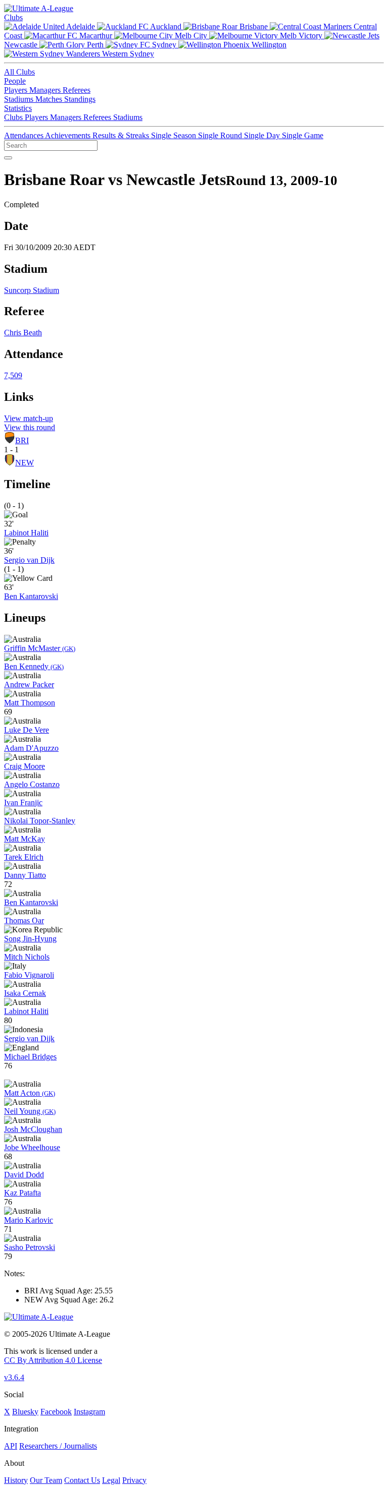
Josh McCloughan (33, 1129)
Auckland (166, 26)
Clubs (13, 17)
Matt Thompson (29, 702)
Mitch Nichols (27, 956)
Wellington (268, 44)
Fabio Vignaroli (29, 975)
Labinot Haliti (26, 532)
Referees (76, 90)
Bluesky (25, 1411)
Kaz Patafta (22, 1192)
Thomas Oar (24, 920)
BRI (22, 440)
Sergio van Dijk (29, 560)
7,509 (13, 375)
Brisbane (253, 26)
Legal (111, 1480)
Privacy (134, 1480)
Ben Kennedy (34, 666)
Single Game (302, 135)
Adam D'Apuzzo (31, 748)
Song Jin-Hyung (30, 938)
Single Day (263, 135)
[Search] (8, 157)
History (16, 1480)
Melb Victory (301, 35)
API (10, 1446)
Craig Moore (24, 766)
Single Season (174, 135)
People (15, 81)
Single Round (221, 135)
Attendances (24, 135)
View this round (29, 427)
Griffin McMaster (39, 648)
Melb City (191, 35)
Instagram (89, 1411)
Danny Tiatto (25, 875)
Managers (46, 90)
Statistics (18, 108)
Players (16, 90)
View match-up (28, 418)
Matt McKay (24, 839)
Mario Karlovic (28, 1220)
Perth (95, 44)
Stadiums (19, 99)
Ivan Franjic (23, 802)
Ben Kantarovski (31, 596)
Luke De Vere (26, 730)
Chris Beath (23, 332)
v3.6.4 (14, 1377)
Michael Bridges (30, 1056)
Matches (49, 99)
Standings (79, 99)
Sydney (164, 44)
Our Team (46, 1480)
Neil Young (30, 1111)
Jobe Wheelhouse (32, 1147)
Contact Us (82, 1480)
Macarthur (95, 35)
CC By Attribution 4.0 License (53, 1360)
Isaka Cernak (25, 993)
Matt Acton (29, 1093)
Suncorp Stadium (31, 290)
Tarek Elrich (23, 857)
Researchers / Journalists (58, 1446)
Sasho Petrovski (29, 1247)
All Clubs (19, 72)
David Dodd (24, 1174)
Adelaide (81, 26)
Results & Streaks (121, 135)
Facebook (56, 1411)
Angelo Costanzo (32, 784)
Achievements (68, 135)
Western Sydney (127, 53)
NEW (24, 462)
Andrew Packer (29, 684)
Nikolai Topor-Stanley (39, 820)
